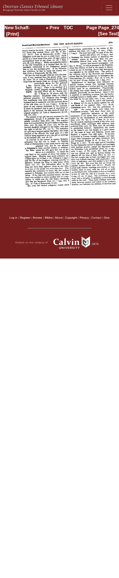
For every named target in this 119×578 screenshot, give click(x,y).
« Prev (52, 27)
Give (107, 217)
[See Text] (108, 33)
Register (25, 217)
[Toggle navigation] (109, 7)
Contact (96, 217)
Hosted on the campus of (31, 242)
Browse (37, 217)
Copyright (71, 217)
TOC (68, 27)
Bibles (49, 217)
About (59, 217)
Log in (13, 217)
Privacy (84, 217)
